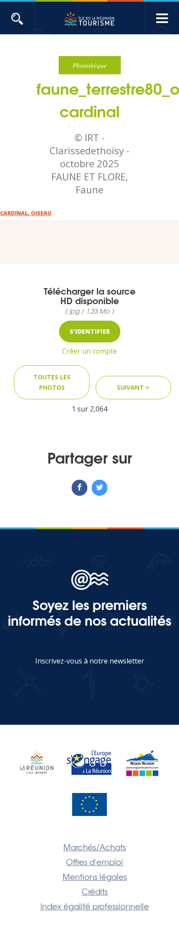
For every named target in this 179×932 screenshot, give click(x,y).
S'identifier (90, 331)
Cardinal (14, 213)
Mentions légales (95, 876)
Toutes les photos (51, 382)
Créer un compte (89, 351)
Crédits (95, 891)
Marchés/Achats (94, 846)
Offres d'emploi (94, 861)
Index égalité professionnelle (94, 906)
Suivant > (133, 387)
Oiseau (41, 213)
